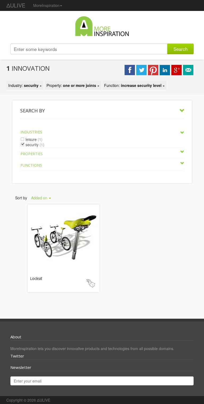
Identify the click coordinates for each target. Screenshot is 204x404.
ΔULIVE (15, 5)
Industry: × (25, 85)
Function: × (134, 85)
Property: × (72, 85)
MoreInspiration (46, 5)
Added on (39, 197)
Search (180, 48)
